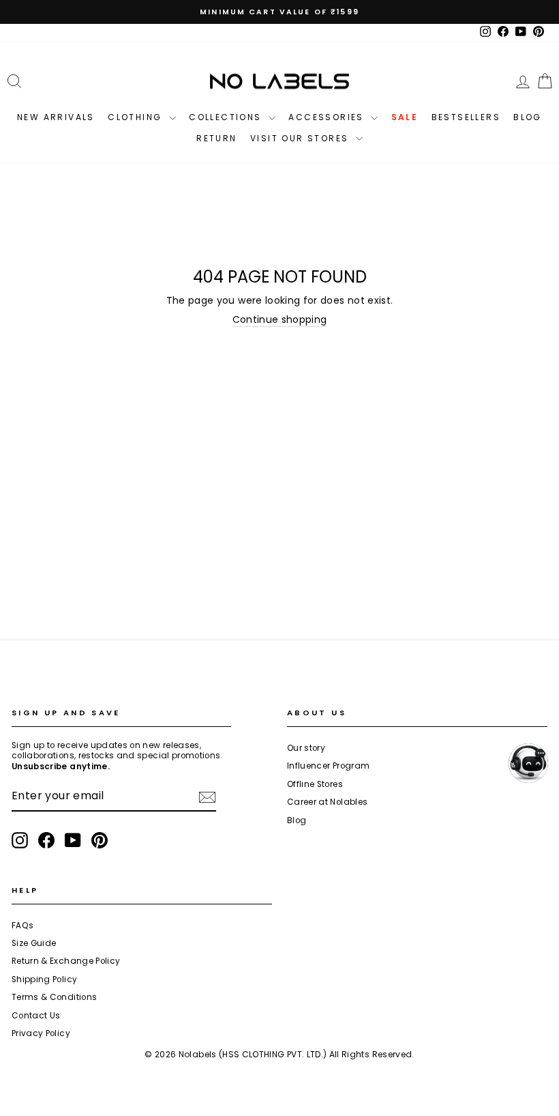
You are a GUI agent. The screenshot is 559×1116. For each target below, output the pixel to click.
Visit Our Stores (301, 138)
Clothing (137, 117)
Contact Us (36, 1015)
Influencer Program (328, 765)
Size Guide (34, 943)
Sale (405, 117)
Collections (227, 117)
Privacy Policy (41, 1033)
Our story (306, 748)
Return (216, 138)
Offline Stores (315, 784)
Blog (527, 117)
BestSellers (466, 117)
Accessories (327, 117)
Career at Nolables (327, 802)
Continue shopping (279, 319)
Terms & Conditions (54, 997)
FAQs (22, 925)
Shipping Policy (44, 979)
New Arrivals (56, 117)
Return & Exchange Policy (66, 961)
